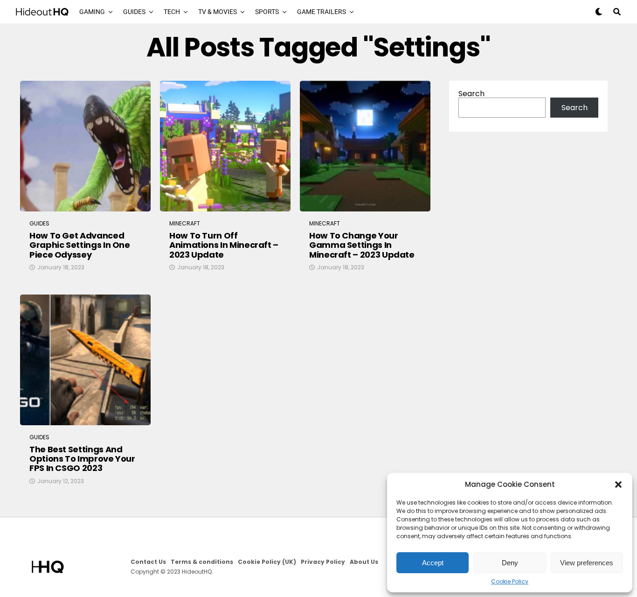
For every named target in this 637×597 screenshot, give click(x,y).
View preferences (586, 563)
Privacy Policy (323, 562)
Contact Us (148, 562)
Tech (172, 11)
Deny (510, 563)
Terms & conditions (202, 562)
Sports (267, 11)
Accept (432, 563)
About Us (364, 562)
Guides (134, 11)
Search (471, 93)
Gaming (92, 11)
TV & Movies (217, 11)
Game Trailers (321, 11)
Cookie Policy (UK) (267, 562)
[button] (618, 484)
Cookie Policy (509, 581)
